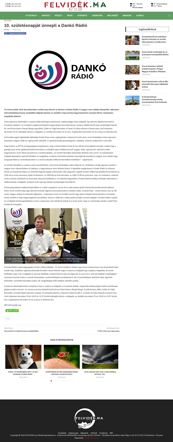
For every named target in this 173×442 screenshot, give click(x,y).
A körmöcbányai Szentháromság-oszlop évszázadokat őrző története (154, 99)
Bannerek (84, 433)
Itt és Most (31, 15)
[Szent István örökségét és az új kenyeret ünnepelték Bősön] (132, 55)
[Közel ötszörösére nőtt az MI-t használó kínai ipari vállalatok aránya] (23, 357)
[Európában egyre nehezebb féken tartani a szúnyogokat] (62, 357)
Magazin (127, 15)
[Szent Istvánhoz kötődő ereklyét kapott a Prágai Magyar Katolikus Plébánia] (132, 69)
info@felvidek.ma (91, 438)
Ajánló (140, 15)
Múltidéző (112, 15)
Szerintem (97, 15)
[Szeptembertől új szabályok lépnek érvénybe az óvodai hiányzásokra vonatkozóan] (132, 40)
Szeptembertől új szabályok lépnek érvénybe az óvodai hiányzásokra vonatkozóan (154, 39)
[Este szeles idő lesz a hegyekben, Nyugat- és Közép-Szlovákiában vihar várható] (100, 357)
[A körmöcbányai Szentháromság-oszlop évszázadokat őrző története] (132, 100)
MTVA (6, 30)
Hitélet (58, 15)
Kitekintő (82, 15)
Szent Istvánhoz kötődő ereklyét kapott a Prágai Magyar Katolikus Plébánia (154, 69)
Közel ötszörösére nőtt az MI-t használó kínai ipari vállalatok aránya (155, 84)
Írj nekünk (62, 433)
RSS (111, 433)
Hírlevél (94, 433)
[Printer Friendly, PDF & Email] (12, 310)
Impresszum (73, 433)
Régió (69, 15)
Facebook (103, 433)
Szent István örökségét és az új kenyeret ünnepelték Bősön (155, 53)
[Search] (169, 16)
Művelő (46, 15)
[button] (8, 364)
